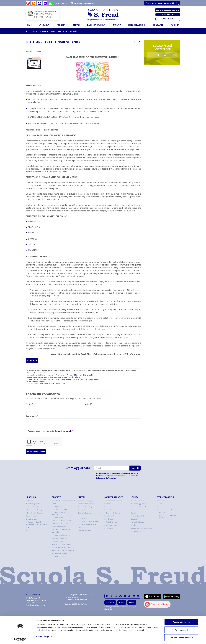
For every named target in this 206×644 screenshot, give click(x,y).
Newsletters (108, 528)
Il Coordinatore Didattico (34, 513)
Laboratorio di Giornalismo (61, 520)
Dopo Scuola (82, 527)
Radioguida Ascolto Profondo (62, 547)
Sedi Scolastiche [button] (136, 25)
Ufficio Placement (84, 530)
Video (28, 527)
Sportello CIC (82, 518)
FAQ (132, 510)
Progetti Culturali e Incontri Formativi (61, 513)
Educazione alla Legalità (60, 524)
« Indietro (32, 360)
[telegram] (120, 596)
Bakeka (133, 525)
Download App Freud (138, 504)
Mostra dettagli (42, 637)
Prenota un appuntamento (167, 10)
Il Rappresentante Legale (35, 510)
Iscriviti (135, 468)
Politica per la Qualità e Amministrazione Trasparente (36, 523)
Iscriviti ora (168, 19)
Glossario (134, 519)
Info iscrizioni (168, 14)
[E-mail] (138, 596)
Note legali (110, 602)
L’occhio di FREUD (36, 31)
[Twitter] (112, 596)
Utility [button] (117, 25)
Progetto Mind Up (58, 506)
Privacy (121, 602)
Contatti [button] (158, 25)
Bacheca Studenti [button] (96, 25)
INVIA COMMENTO (36, 451)
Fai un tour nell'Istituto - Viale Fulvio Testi (167, 516)
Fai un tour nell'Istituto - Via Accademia (166, 511)
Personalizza (180, 630)
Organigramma (31, 519)
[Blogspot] (33, 3)
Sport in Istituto (57, 541)
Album (28, 530)
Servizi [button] (76, 25)
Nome (29, 404)
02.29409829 (74, 375)
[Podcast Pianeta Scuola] (45, 3)
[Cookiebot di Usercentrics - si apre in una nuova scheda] (20, 639)
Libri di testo (108, 519)
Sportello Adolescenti (86, 504)
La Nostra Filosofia (32, 507)
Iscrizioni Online (136, 531)
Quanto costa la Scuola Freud (141, 528)
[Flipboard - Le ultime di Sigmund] (28, 3)
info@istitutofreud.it (59, 384)
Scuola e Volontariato (59, 538)
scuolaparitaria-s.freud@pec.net (80, 595)
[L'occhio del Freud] (39, 3)
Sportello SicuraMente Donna (89, 521)
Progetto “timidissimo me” (61, 535)
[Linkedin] (134, 596)
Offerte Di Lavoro (110, 522)
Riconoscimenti (31, 516)
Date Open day (109, 516)
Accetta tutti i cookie (181, 622)
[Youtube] (125, 596)
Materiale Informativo (138, 522)
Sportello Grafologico (86, 507)
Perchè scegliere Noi (33, 504)
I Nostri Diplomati (110, 525)
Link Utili (133, 513)
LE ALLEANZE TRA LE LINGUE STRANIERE (60, 31)
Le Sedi (159, 504)
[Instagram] (116, 596)
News (106, 507)
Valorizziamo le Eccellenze (61, 544)
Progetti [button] (61, 25)
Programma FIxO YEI (59, 556)
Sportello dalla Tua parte (87, 524)
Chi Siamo (29, 501)
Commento (32, 416)
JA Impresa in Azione (59, 553)
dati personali (64, 431)
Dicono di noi (109, 510)
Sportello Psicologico (85, 501)
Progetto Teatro (57, 517)
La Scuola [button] (44, 25)
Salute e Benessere (59, 527)
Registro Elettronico (138, 501)
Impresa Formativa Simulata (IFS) (63, 550)
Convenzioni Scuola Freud (140, 507)
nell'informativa (109, 478)
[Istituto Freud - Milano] (103, 14)
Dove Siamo (161, 501)
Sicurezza (160, 507)
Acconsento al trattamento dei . (50, 431)
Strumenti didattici (137, 516)
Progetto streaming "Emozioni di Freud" (63, 502)
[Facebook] (107, 596)
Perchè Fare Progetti (59, 509)
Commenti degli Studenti (113, 501)
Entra (162, 54)
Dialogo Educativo (84, 510)
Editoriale (107, 504)
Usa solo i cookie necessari (181, 638)
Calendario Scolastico (112, 513)
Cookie (131, 602)
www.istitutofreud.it (86, 375)
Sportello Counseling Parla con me (89, 514)
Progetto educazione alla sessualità (61, 531)
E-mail (88, 404)
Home (28, 25)
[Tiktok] (129, 596)
